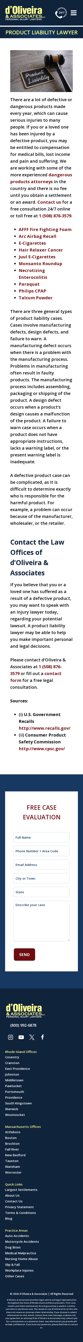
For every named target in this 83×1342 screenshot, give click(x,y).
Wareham (12, 1166)
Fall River (12, 1149)
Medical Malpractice (20, 1253)
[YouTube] (21, 1037)
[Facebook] (42, 1037)
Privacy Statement (19, 1207)
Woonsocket (15, 1114)
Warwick (11, 1109)
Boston (11, 1138)
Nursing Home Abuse (21, 1259)
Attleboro (12, 1132)
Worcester (13, 1172)
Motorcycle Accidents (22, 1241)
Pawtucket (13, 1086)
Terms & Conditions (20, 1212)
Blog (8, 1218)
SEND (24, 954)
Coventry (12, 1057)
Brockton (12, 1143)
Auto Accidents (17, 1236)
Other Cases (14, 1276)
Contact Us (14, 1201)
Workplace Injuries (19, 1270)
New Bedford (15, 1155)
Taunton (12, 1161)
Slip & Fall (12, 1264)
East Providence (17, 1068)
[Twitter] (31, 1037)
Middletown (14, 1080)
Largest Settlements (21, 1189)
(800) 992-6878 (23, 1025)
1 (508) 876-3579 (55, 216)
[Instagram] (10, 1037)
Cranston (12, 1063)
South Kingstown (18, 1103)
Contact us (49, 202)
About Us (12, 1195)
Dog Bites (13, 1247)
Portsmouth (14, 1091)
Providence (13, 1097)
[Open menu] (73, 12)
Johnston (12, 1074)
